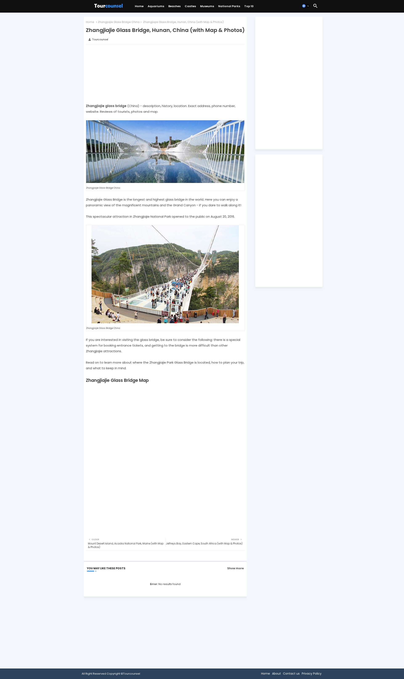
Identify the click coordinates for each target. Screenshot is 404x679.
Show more (235, 568)
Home (139, 6)
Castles (190, 6)
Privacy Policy (312, 673)
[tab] (139, 7)
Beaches (174, 6)
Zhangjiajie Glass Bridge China (119, 22)
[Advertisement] (165, 73)
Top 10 (249, 6)
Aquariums (156, 6)
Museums (207, 6)
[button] (306, 6)
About (276, 673)
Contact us (291, 673)
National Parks (229, 6)
